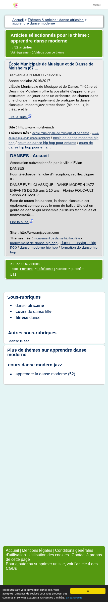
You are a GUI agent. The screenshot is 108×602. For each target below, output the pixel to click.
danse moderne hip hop (39, 247)
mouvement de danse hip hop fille (57, 238)
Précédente (45, 269)
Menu (96, 5)
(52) (45, 374)
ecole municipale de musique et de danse (60, 133)
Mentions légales (37, 550)
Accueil (12, 550)
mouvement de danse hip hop (34, 243)
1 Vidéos (38, 52)
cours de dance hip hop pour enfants (47, 143)
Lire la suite (18, 117)
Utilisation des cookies (49, 555)
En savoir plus (74, 597)
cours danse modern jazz (35, 364)
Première (26, 269)
